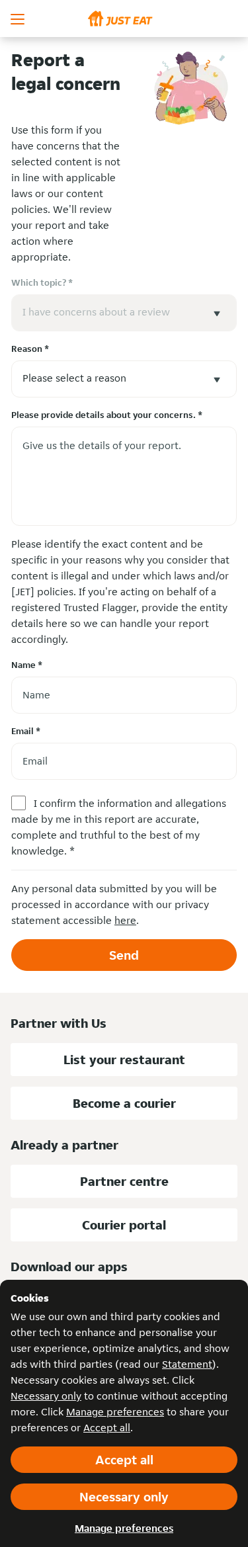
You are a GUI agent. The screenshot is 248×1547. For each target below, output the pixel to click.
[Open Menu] (18, 18)
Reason (30, 349)
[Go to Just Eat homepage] (124, 18)
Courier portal (124, 1224)
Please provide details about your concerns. (106, 415)
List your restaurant (124, 1059)
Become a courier (124, 1103)
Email (25, 731)
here (125, 920)
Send (124, 955)
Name (26, 665)
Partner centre (124, 1181)
